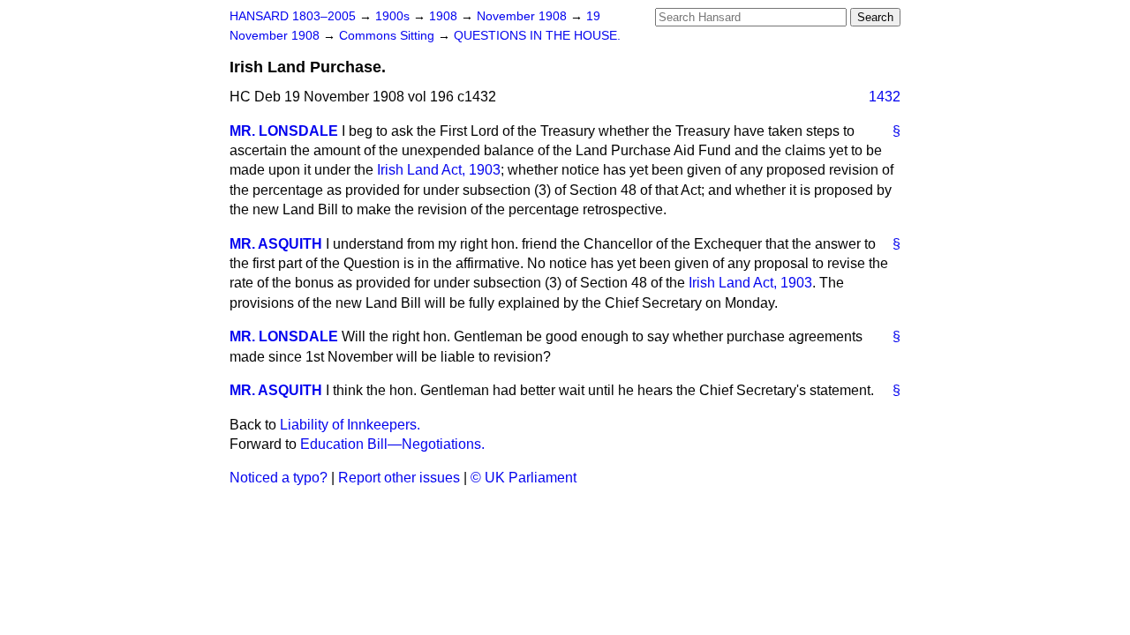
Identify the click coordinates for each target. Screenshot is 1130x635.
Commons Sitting (388, 35)
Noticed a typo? (279, 477)
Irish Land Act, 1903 (439, 169)
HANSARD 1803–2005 (293, 16)
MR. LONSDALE (284, 130)
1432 (884, 96)
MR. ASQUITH (276, 243)
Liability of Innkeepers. (350, 424)
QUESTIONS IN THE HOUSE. (537, 35)
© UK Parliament (523, 477)
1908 (445, 16)
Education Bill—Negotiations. (392, 444)
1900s (394, 16)
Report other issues (399, 477)
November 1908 (523, 16)
